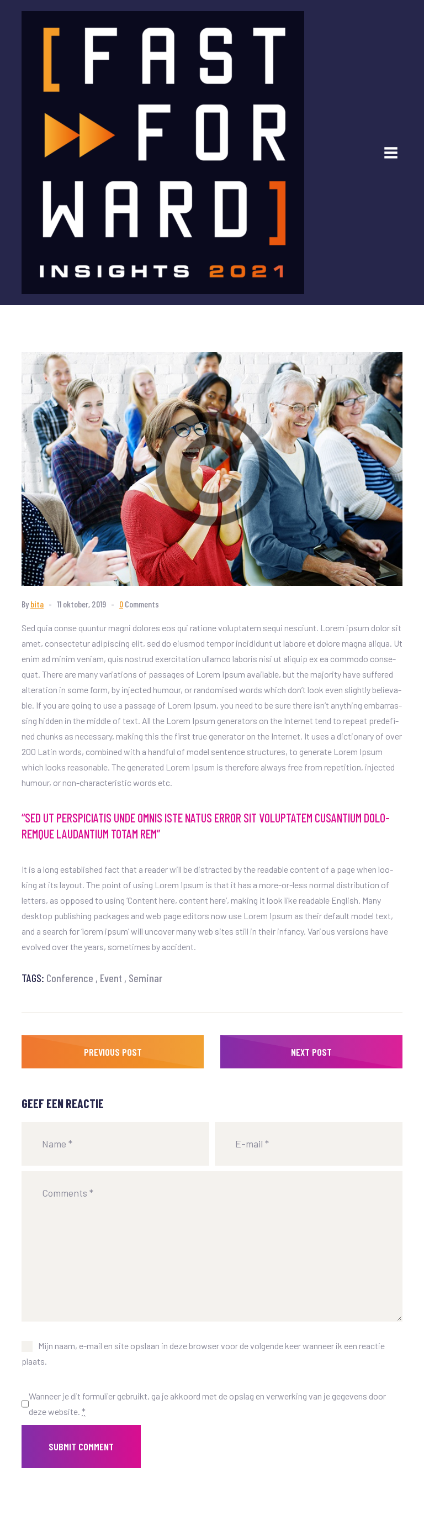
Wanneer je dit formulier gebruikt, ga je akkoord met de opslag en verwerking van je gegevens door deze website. (207, 1404)
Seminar (145, 977)
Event (111, 977)
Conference (69, 977)
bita (37, 604)
